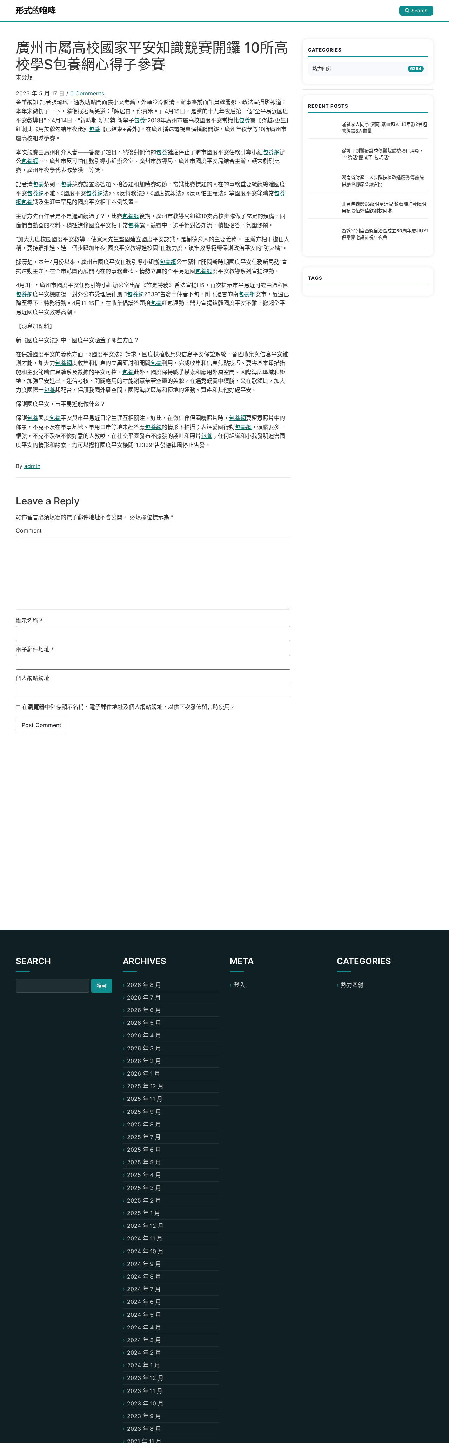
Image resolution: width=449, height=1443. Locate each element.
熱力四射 (322, 69)
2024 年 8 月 (144, 1276)
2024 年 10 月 (145, 1251)
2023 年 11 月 (144, 1390)
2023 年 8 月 (144, 1428)
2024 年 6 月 (144, 1301)
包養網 (271, 152)
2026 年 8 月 (144, 984)
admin (32, 465)
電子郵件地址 (35, 649)
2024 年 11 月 (144, 1238)
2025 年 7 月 (144, 1136)
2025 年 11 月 (144, 1098)
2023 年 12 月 (145, 1377)
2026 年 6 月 (144, 1010)
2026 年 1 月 (143, 1073)
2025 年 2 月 (144, 1200)
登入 (239, 984)
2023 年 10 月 (145, 1403)
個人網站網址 (32, 678)
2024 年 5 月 (144, 1314)
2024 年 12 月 (145, 1225)
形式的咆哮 (36, 10)
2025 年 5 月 (144, 1162)
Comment (29, 530)
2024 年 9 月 (144, 1263)
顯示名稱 (29, 620)
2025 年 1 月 (143, 1213)
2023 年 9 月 (144, 1416)
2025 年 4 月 (144, 1174)
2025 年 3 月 (144, 1187)
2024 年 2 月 (144, 1352)
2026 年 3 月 (144, 1048)
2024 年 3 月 (144, 1339)
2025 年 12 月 (145, 1086)
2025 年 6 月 (144, 1149)
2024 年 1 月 (143, 1365)
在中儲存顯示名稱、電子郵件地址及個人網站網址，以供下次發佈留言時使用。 (128, 707)
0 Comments (87, 93)
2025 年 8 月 (144, 1124)
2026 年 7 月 (144, 997)
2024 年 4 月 (144, 1327)
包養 (139, 120)
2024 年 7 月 (144, 1289)
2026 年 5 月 (144, 1022)
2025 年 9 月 (144, 1111)
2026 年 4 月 (144, 1035)
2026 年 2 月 (144, 1060)
